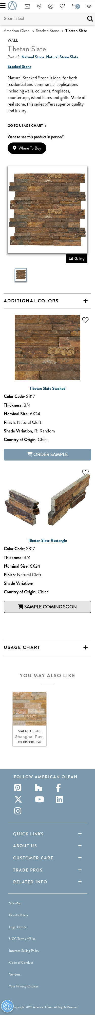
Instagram (19, 811)
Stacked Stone (47, 31)
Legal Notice (18, 926)
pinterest (19, 788)
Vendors (15, 974)
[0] (74, 8)
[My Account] (50, 8)
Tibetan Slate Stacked (47, 388)
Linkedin (61, 799)
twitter (19, 799)
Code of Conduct (21, 962)
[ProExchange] (89, 8)
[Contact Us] (27, 8)
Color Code (14, 396)
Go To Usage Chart (27, 125)
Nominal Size (16, 414)
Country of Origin (19, 440)
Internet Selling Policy (24, 950)
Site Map (15, 903)
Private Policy (18, 914)
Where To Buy (29, 148)
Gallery (79, 258)
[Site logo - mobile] (12, 5)
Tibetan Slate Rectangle (47, 540)
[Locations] (39, 8)
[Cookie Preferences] (7, 1006)
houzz (40, 788)
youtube (40, 799)
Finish (9, 422)
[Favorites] (62, 8)
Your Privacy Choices (24, 986)
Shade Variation (18, 431)
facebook (61, 788)
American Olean (17, 31)
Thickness (13, 405)
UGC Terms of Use (22, 938)
